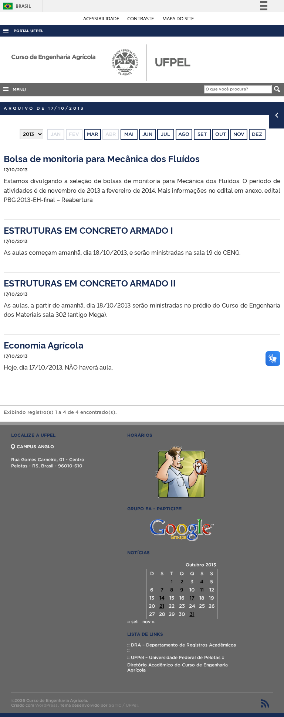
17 (192, 598)
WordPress (46, 705)
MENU (18, 89)
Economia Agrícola (44, 345)
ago (183, 134)
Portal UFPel (28, 31)
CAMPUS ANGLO (35, 446)
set (202, 134)
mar (92, 134)
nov (238, 134)
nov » (148, 621)
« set (132, 621)
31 (192, 614)
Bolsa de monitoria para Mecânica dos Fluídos (102, 158)
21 (161, 606)
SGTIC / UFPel (123, 705)
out (220, 134)
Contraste (141, 18)
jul (165, 134)
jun (147, 134)
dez (257, 134)
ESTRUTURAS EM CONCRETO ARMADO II (90, 283)
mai (128, 134)
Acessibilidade (101, 18)
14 (162, 598)
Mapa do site (178, 18)
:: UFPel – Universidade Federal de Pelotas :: (175, 657)
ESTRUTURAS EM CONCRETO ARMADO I (88, 230)
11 (202, 590)
